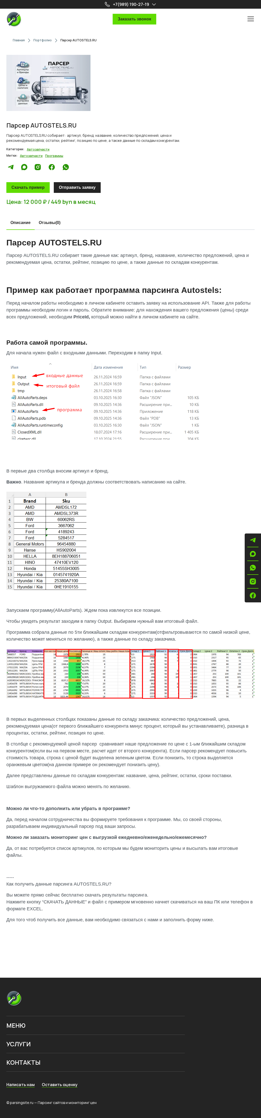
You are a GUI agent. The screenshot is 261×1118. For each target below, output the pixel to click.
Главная (19, 40)
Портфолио (42, 40)
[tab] (20, 223)
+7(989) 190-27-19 (131, 4)
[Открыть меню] (251, 18)
